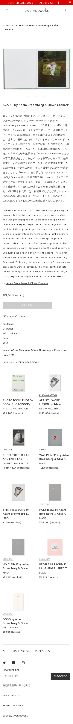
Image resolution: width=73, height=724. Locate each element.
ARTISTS (26, 651)
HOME (6, 26)
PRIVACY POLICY (11, 696)
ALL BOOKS (10, 651)
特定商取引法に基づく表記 (16, 686)
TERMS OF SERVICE (13, 706)
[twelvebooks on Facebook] (13, 663)
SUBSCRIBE (60, 677)
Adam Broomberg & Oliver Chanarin (27, 284)
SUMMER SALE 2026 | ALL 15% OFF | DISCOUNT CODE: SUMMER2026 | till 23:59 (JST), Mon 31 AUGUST (33, 3)
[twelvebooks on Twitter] (4, 663)
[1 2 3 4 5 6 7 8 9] (36, 68)
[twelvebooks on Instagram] (23, 663)
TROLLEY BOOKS (28, 363)
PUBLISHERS (42, 651)
